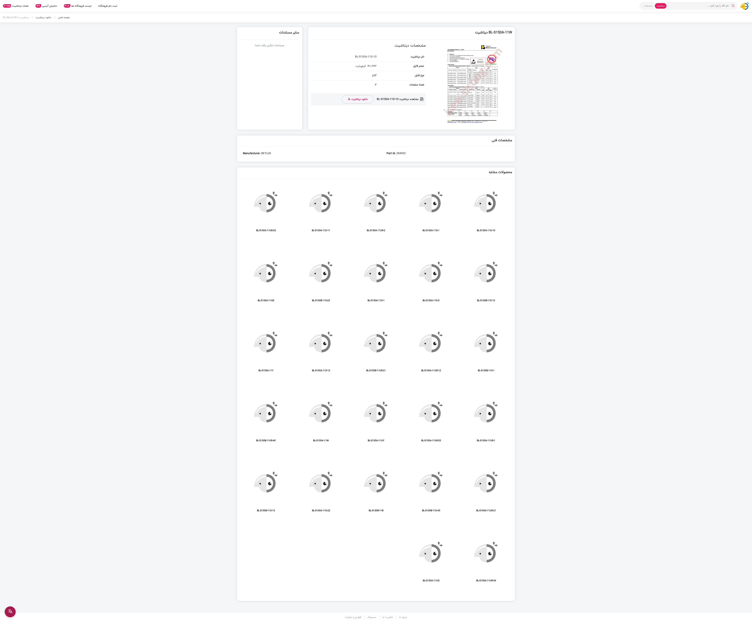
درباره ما (403, 617)
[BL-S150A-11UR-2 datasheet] (376, 209)
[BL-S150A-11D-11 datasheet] (321, 209)
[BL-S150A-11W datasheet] (321, 419)
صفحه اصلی (63, 17)
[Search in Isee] (733, 6)
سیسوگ (371, 617)
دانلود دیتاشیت (43, 17)
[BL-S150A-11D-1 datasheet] (376, 279)
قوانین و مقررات (353, 617)
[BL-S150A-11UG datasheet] (431, 559)
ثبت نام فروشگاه (107, 6)
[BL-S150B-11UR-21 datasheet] (376, 349)
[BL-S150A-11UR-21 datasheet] (486, 489)
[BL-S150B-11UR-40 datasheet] (266, 419)
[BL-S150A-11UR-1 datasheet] (486, 419)
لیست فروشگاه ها (78, 6)
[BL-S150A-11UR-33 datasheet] (431, 419)
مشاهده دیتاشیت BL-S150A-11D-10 (398, 99)
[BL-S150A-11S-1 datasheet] (431, 209)
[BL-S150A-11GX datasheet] (266, 279)
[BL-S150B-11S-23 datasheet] (321, 279)
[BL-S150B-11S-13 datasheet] (266, 489)
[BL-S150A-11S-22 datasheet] (321, 489)
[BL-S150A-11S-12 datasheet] (321, 349)
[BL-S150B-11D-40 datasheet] (431, 489)
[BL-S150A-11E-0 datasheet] (431, 279)
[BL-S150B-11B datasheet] (376, 489)
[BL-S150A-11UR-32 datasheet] (266, 209)
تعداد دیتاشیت (16, 6)
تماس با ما (387, 617)
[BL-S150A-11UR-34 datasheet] (486, 559)
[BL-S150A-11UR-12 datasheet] (431, 349)
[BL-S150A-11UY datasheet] (376, 419)
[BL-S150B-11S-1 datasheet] (486, 349)
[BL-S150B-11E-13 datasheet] (486, 279)
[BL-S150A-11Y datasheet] (266, 349)
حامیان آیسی (46, 6)
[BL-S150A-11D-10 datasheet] (486, 209)
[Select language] (10, 611)
